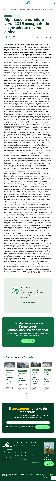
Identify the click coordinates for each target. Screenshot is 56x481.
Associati (23, 448)
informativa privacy (28, 426)
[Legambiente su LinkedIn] (6, 461)
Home (7, 9)
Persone (15, 448)
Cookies (31, 474)
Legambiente (10, 387)
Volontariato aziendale (24, 458)
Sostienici (23, 445)
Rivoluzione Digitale (36, 460)
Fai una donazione (27, 341)
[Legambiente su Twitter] (6, 457)
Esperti (15, 450)
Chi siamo (16, 445)
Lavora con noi (34, 448)
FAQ (32, 455)
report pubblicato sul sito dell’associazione (15, 126)
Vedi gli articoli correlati (29, 302)
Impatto (15, 452)
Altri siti (33, 458)
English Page (52, 475)
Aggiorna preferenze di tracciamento (45, 475)
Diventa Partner (25, 455)
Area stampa (34, 450)
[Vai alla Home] (28, 3)
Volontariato (24, 450)
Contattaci (33, 445)
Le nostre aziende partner (35, 463)
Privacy (26, 474)
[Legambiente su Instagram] (10, 457)
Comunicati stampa (14, 9)
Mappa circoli (17, 458)
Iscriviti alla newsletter (42, 427)
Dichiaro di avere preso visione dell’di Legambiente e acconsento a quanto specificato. (21, 427)
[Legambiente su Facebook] (3, 457)
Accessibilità (37, 474)
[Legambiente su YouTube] (3, 461)
